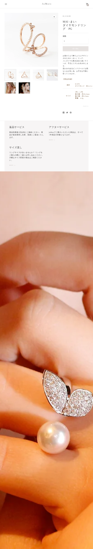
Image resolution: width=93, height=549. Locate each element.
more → (52, 140)
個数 (64, 36)
